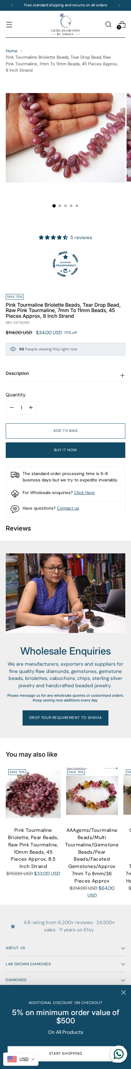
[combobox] (20, 1059)
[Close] (123, 992)
